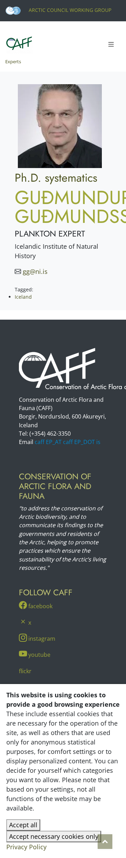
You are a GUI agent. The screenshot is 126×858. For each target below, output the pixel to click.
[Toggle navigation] (111, 44)
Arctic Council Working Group (69, 10)
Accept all (23, 825)
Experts (13, 61)
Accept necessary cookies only (53, 836)
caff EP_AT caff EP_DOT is (67, 442)
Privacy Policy (26, 847)
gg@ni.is (35, 271)
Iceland (23, 296)
